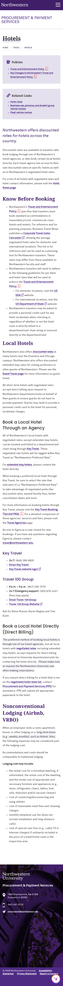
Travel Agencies (16, 523)
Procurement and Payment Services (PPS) (27, 686)
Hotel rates (16, 102)
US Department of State (30, 304)
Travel (16, 48)
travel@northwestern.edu (18, 543)
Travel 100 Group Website (24, 604)
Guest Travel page (13, 374)
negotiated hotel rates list (26, 682)
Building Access (11, 938)
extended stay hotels (19, 464)
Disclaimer (8, 974)
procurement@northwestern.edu (23, 912)
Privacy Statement (27, 974)
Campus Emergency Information (19, 944)
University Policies (12, 959)
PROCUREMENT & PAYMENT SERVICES (26, 20)
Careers (7, 949)
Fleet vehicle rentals (21, 112)
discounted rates (43, 351)
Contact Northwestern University (20, 954)
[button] (58, 5)
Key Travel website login (23, 569)
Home (5, 48)
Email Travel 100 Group (22, 600)
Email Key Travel (19, 565)
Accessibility (45, 971)
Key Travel (33, 449)
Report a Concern (49, 974)
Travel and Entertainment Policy (27, 69)
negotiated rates (26, 648)
